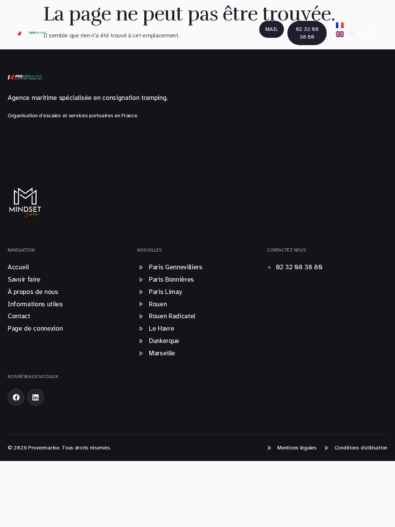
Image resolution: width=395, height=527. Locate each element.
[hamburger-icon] (372, 33)
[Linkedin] (35, 397)
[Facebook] (16, 397)
